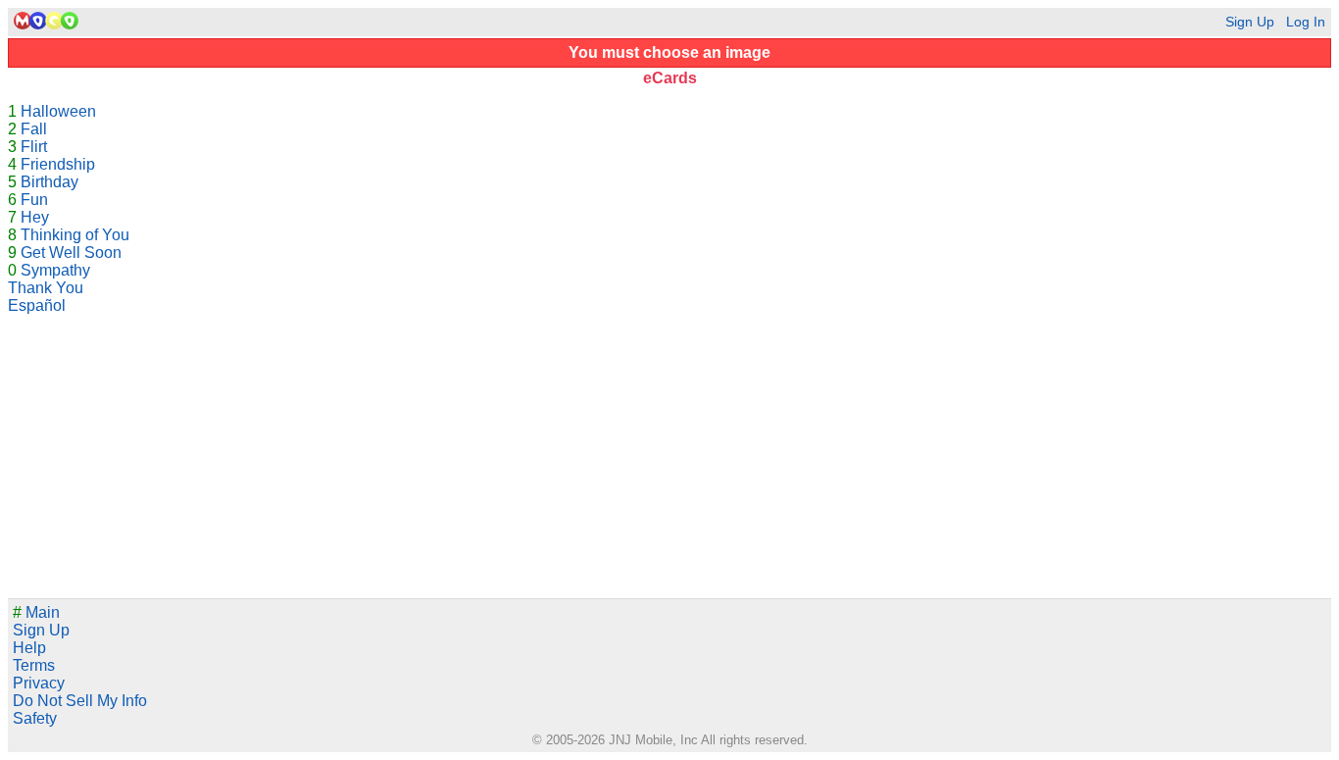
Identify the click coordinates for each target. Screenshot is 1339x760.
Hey (35, 217)
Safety (35, 718)
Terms (34, 665)
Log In (1305, 22)
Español (37, 305)
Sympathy (55, 270)
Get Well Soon (71, 252)
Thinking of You (75, 235)
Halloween (58, 111)
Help (29, 647)
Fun (34, 199)
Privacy (39, 683)
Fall (34, 129)
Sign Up (1249, 22)
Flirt (34, 146)
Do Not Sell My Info (80, 700)
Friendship (58, 164)
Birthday (49, 182)
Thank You (45, 287)
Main (36, 612)
